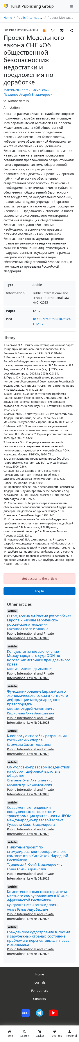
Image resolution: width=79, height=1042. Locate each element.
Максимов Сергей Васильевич (27, 90)
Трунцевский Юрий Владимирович (34, 864)
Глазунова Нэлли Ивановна (27, 629)
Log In (39, 591)
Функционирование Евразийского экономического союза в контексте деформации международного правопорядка (37, 697)
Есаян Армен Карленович (26, 869)
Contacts (39, 999)
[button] (44, 30)
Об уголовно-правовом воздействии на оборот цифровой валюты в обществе (38, 771)
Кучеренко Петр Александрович (32, 905)
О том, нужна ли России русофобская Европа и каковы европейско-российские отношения (39, 620)
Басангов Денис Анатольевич (29, 785)
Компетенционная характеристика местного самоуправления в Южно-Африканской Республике (38, 895)
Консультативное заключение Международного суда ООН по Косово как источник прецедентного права (38, 658)
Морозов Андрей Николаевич (30, 708)
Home (8, 17)
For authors (39, 990)
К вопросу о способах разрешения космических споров (37, 737)
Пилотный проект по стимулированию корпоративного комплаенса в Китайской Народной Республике (37, 853)
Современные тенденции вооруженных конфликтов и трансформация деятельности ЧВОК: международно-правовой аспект (39, 814)
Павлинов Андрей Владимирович (29, 94)
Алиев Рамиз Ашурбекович (27, 909)
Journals (40, 982)
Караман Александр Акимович (30, 669)
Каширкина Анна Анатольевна (30, 713)
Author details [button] (18, 101)
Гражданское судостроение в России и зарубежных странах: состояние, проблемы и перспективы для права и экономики (38, 938)
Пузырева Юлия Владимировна (31, 824)
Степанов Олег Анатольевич (29, 780)
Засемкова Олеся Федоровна (29, 744)
